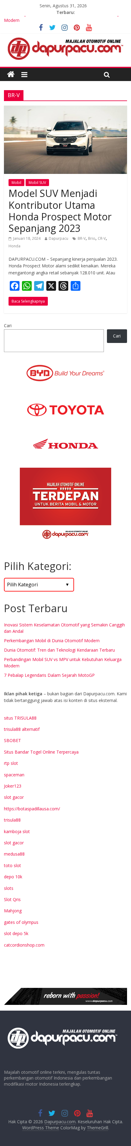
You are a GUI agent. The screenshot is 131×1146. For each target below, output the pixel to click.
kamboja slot (17, 831)
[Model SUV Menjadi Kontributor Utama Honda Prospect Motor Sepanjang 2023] (65, 109)
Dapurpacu (58, 238)
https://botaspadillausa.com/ (32, 809)
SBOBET (12, 740)
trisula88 (12, 820)
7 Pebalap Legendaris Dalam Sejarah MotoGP (49, 675)
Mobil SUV (37, 182)
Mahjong (13, 911)
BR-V (82, 238)
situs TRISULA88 (20, 718)
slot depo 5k (16, 933)
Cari (8, 325)
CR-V (102, 238)
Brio (91, 238)
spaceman (14, 775)
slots (8, 888)
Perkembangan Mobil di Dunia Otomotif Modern (52, 640)
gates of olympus (21, 922)
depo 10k (13, 877)
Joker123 (12, 786)
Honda (14, 246)
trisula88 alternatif (22, 729)
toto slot (12, 865)
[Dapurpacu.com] (11, 74)
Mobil (16, 182)
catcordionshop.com (24, 945)
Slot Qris (12, 899)
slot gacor (14, 797)
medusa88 (14, 854)
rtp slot (11, 763)
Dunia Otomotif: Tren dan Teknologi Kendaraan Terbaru (59, 650)
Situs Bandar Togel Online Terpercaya (41, 752)
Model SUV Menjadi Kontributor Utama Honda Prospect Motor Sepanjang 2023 (60, 211)
